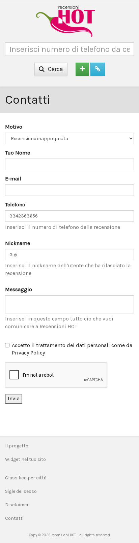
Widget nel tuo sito (25, 459)
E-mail (13, 178)
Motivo (13, 127)
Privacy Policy (28, 352)
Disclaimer (17, 505)
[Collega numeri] (97, 69)
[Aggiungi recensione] (82, 69)
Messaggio (18, 289)
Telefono (15, 204)
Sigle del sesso (21, 491)
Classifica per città (26, 478)
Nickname (17, 243)
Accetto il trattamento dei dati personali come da (72, 349)
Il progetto (16, 446)
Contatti (14, 518)
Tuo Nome (17, 152)
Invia (14, 398)
